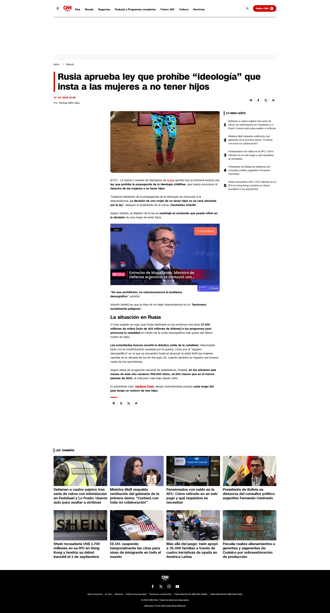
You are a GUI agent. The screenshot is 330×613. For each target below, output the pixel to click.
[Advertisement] (79, 308)
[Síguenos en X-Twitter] (161, 586)
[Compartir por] (273, 100)
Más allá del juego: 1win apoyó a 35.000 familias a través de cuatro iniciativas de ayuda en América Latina (192, 550)
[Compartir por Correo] (251, 100)
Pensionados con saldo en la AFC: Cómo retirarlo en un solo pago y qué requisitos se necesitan (251, 155)
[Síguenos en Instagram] (169, 586)
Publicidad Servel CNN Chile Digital (190, 594)
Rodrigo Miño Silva (69, 103)
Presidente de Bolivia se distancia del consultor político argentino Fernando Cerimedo (249, 170)
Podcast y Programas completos (135, 9)
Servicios (199, 9)
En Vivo (108, 594)
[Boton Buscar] (247, 8)
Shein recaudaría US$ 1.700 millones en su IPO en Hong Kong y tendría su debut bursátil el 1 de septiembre (252, 185)
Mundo (89, 9)
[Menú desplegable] (58, 8)
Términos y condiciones (160, 594)
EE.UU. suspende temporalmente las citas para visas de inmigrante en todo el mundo (135, 550)
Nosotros (119, 594)
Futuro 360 (167, 9)
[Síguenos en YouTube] (177, 586)
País (77, 9)
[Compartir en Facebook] (258, 100)
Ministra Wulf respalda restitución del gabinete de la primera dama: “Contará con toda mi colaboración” (250, 140)
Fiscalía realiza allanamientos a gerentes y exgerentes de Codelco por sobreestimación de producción (249, 550)
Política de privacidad (136, 594)
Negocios (104, 9)
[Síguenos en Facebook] (152, 586)
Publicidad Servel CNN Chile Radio (226, 594)
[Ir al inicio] (67, 8)
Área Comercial (94, 594)
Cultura (183, 9)
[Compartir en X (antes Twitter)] (266, 100)
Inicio (56, 64)
